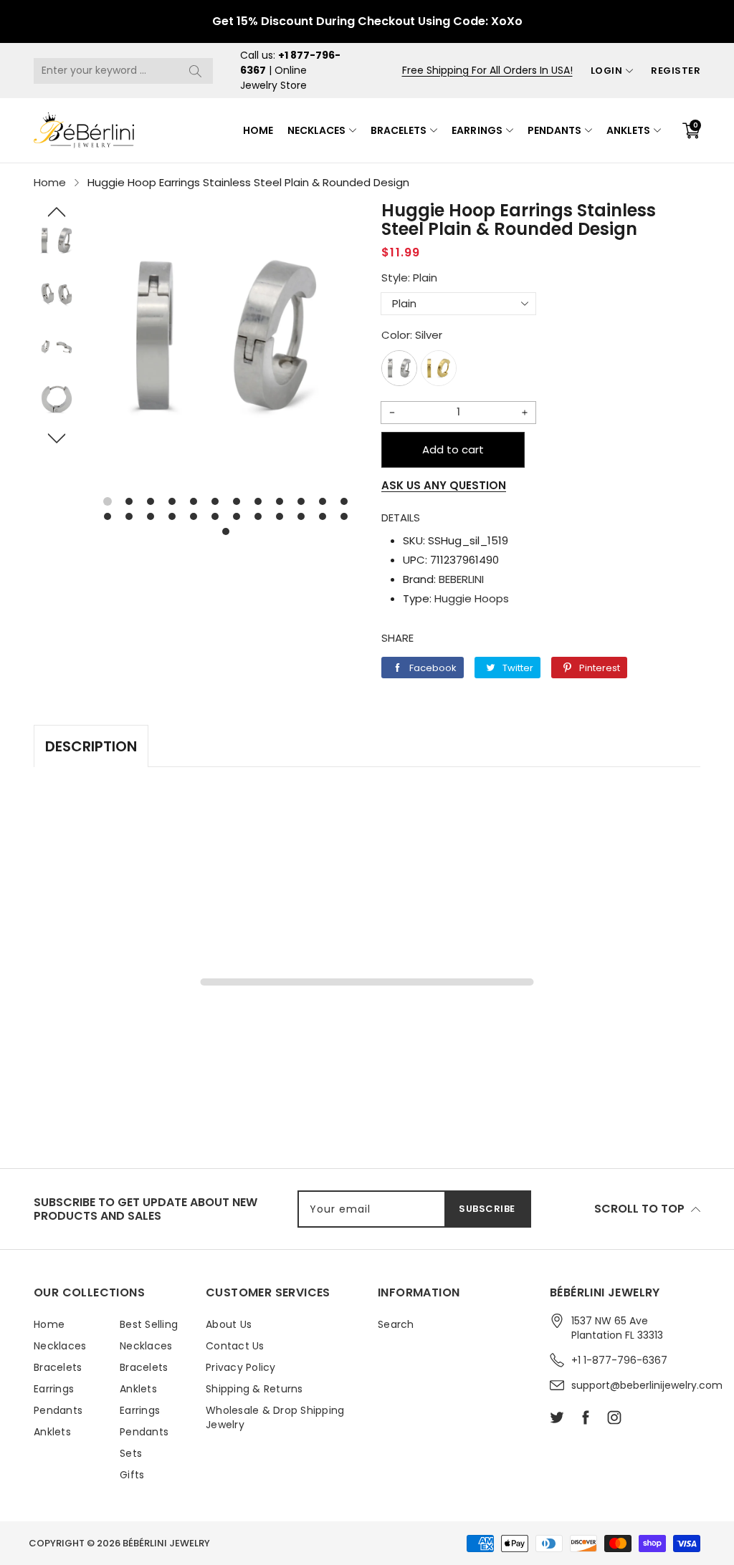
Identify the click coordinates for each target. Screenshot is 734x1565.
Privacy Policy (241, 1367)
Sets (131, 1453)
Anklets (628, 130)
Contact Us (235, 1346)
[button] (57, 212)
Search (396, 1324)
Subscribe (487, 1208)
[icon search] (195, 71)
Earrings (477, 130)
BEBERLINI (461, 579)
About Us (229, 1324)
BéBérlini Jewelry (166, 1543)
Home (258, 130)
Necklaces (316, 130)
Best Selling (149, 1324)
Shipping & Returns (254, 1389)
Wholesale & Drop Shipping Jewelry (275, 1417)
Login (607, 70)
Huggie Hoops (471, 598)
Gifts (132, 1475)
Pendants (554, 130)
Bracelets (398, 130)
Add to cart (453, 449)
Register (675, 70)
